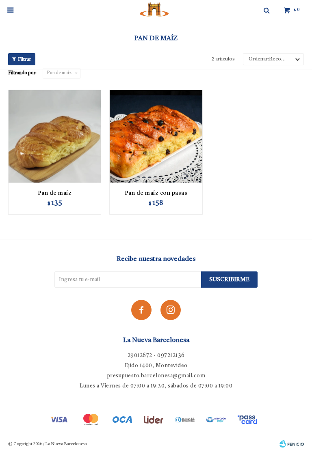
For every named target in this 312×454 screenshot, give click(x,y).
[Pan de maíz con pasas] (155, 136)
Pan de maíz (59, 73)
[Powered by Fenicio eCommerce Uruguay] (292, 444)
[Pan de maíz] (54, 136)
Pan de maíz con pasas (156, 193)
